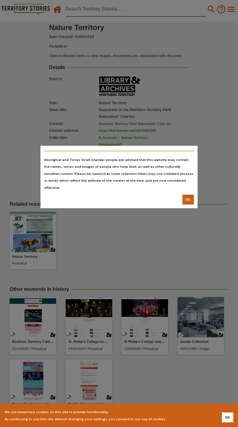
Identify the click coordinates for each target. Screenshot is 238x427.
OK (188, 199)
